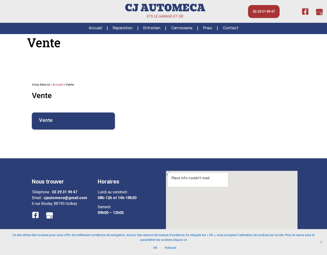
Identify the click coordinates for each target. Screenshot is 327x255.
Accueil (95, 28)
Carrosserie (181, 28)
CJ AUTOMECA (165, 8)
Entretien (151, 28)
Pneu (207, 28)
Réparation (123, 28)
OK (155, 247)
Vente (46, 120)
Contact (230, 28)
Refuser (170, 247)
